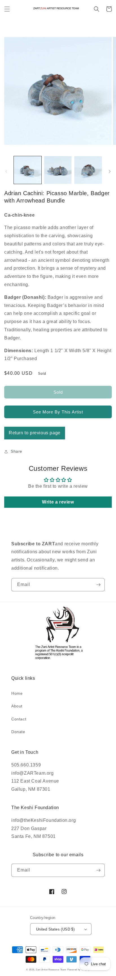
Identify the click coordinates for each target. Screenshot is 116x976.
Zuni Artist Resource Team (51, 969)
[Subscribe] (98, 584)
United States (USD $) (55, 929)
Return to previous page (35, 432)
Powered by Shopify (78, 969)
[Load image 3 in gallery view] (88, 170)
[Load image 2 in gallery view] (58, 170)
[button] (7, 9)
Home (17, 693)
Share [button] (16, 451)
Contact (18, 719)
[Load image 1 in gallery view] (27, 170)
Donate (18, 731)
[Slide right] (110, 171)
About (17, 706)
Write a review (58, 502)
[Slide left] (6, 171)
